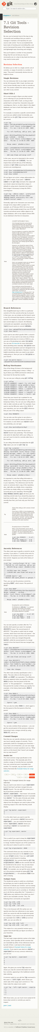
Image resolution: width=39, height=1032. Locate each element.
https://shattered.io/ (17, 292)
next (9, 1005)
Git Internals (16, 343)
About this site (8, 1022)
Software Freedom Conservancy (25, 1027)
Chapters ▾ (7, 15)
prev (5, 1005)
